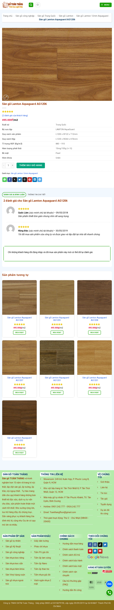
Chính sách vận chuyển (70, 573)
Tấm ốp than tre (41, 569)
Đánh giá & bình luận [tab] (14, 194)
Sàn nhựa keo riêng (15, 557)
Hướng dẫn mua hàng (73, 543)
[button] (5, 97)
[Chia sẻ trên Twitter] (19, 179)
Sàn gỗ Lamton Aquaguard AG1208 (94, 319)
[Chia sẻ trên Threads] (24, 179)
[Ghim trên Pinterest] (29, 179)
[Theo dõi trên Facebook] (90, 544)
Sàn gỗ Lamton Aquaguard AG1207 (19, 379)
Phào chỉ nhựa (41, 546)
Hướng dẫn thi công (72, 590)
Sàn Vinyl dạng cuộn (15, 574)
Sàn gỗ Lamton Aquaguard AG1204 (19, 319)
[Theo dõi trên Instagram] (95, 544)
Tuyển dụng (106, 504)
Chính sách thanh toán (73, 549)
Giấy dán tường (41, 541)
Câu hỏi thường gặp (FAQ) (72, 583)
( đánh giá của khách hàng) (15, 115)
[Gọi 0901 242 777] (109, 592)
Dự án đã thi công (105, 512)
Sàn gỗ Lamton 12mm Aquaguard (92, 16)
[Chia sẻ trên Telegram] (39, 179)
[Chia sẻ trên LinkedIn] (34, 179)
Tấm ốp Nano (40, 563)
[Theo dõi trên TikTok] (100, 544)
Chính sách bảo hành (72, 560)
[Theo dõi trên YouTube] (100, 551)
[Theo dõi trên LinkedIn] (95, 551)
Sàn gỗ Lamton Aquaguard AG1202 (19, 439)
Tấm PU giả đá (41, 552)
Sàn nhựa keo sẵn (14, 563)
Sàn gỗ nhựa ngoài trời (14, 582)
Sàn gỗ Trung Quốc (47, 16)
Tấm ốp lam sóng (42, 557)
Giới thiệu (105, 482)
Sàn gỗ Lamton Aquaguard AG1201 (94, 379)
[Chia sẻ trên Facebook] (9, 179)
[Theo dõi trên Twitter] (105, 544)
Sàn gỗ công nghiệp (25, 16)
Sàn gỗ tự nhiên (13, 541)
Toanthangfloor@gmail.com (63, 512)
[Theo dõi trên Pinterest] (90, 551)
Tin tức (104, 493)
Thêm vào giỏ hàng (30, 165)
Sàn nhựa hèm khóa (15, 569)
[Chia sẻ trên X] (14, 179)
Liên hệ (104, 487)
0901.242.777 (58, 506)
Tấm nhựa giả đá (42, 574)
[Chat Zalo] (109, 584)
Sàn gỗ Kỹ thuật (13, 546)
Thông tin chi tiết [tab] (37, 194)
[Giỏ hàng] (38, 5)
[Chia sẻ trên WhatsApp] (4, 179)
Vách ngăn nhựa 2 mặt (42, 582)
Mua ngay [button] (19, 332)
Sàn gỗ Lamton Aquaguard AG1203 (57, 379)
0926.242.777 (73, 506)
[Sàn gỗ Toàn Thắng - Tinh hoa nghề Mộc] (14, 5)
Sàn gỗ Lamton (66, 16)
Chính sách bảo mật (72, 566)
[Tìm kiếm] (31, 5)
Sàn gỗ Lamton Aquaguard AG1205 (57, 319)
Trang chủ (7, 16)
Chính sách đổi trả (71, 555)
